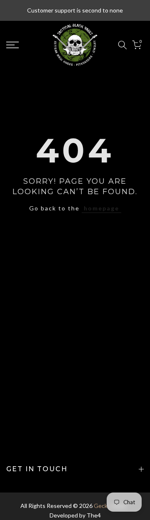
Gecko (102, 505)
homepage (101, 208)
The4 (94, 515)
